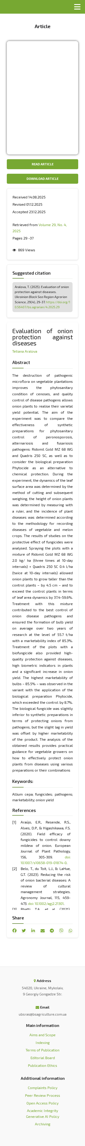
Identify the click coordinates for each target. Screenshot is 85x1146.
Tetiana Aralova (24, 351)
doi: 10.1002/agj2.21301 (46, 903)
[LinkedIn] (33, 931)
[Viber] (61, 931)
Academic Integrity (42, 1110)
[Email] (42, 931)
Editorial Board (42, 1058)
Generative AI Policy (42, 1116)
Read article (42, 164)
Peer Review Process (42, 1095)
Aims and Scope (42, 1035)
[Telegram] (52, 931)
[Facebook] (14, 931)
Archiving (42, 1124)
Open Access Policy (42, 1103)
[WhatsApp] (70, 931)
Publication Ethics (42, 1065)
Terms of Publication (42, 1050)
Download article (42, 179)
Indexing (43, 1042)
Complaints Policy (42, 1087)
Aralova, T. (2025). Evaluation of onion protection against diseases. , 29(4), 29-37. (42, 297)
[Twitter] (24, 931)
